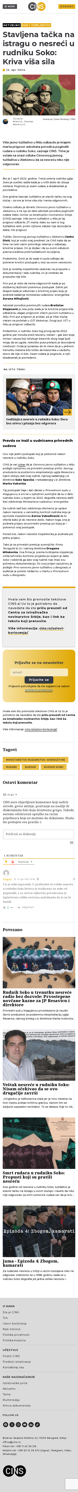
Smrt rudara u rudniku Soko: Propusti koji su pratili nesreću (34, 1177)
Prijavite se (39, 680)
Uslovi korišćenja (14, 1323)
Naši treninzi (12, 1329)
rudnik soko (53, 767)
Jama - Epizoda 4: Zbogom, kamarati (31, 1263)
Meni (11, 6)
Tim (5, 1318)
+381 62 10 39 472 (28, 1450)
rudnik (30, 767)
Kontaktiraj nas (13, 1367)
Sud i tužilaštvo (36, 25)
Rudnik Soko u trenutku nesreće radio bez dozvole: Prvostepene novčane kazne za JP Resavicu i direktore (37, 998)
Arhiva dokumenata (17, 1405)
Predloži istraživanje (17, 1361)
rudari (11, 767)
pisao (21, 464)
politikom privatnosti (39, 690)
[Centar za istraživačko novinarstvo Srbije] (37, 6)
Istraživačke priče (15, 1383)
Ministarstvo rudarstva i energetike (35, 759)
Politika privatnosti (16, 1334)
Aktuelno (11, 25)
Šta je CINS (11, 1312)
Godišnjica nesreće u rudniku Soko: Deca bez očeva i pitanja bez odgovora (37, 421)
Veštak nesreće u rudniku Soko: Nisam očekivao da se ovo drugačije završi (36, 1089)
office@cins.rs (12, 1442)
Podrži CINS (11, 1356)
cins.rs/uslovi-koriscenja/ (41, 729)
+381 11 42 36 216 (26, 1446)
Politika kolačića (14, 1340)
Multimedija (11, 1400)
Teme (7, 1394)
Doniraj (66, 6)
